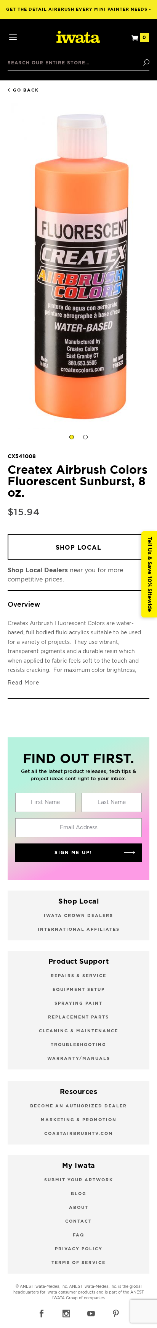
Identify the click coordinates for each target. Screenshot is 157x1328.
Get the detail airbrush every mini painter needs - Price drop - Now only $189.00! (78, 13)
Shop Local (78, 548)
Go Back (26, 90)
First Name (45, 802)
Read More (23, 683)
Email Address (79, 827)
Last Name (112, 802)
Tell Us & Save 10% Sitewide (149, 574)
